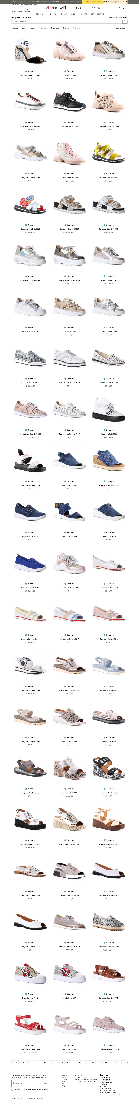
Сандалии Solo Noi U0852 (30, 229)
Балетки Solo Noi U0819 (109, 588)
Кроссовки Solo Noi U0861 (69, 126)
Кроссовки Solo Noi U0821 (69, 588)
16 (71, 1062)
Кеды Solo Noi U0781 (69, 998)
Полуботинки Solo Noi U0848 (69, 280)
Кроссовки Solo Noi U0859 (109, 126)
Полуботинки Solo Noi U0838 (30, 434)
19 (84, 1062)
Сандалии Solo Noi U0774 (30, 1049)
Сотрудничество (79, 1077)
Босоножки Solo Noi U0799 (109, 793)
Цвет (33, 28)
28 (124, 1062)
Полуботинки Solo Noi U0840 (69, 383)
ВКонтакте (103, 1086)
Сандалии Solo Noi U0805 (30, 793)
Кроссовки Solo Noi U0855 (69, 178)
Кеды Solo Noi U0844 (109, 331)
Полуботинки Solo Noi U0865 (30, 126)
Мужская (64, 1079)
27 (119, 1062)
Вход (113, 8)
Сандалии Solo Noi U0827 (69, 537)
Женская (64, 1077)
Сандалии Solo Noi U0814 (30, 690)
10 (45, 1062)
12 (54, 1062)
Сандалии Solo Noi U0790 (30, 947)
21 (93, 1062)
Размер (66, 28)
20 (89, 1062)
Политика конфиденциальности (38, 1089)
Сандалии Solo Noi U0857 (30, 178)
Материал (42, 28)
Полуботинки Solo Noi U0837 (69, 434)
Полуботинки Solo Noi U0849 (30, 280)
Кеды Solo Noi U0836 (109, 434)
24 (106, 1062)
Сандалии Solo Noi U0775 (108, 998)
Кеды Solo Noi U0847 (109, 280)
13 (58, 1062)
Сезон (24, 28)
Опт (92, 14)
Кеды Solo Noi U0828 (30, 537)
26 (115, 1062)
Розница (106, 8)
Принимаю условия (31, 1089)
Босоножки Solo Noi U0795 (109, 844)
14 (62, 1062)
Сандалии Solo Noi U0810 (69, 742)
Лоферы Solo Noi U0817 (69, 639)
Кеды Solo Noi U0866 (109, 75)
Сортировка (120, 28)
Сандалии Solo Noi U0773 (69, 1049)
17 (75, 1062)
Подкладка (55, 28)
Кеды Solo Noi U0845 (69, 331)
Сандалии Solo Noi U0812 (108, 690)
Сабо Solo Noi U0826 (108, 537)
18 (80, 1062)
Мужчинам (52, 14)
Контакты (101, 14)
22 (97, 1062)
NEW (62, 1083)
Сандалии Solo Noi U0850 (108, 229)
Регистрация (123, 8)
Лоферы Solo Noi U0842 (30, 383)
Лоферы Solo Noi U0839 (109, 383)
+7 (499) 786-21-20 (106, 1078)
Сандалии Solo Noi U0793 (30, 895)
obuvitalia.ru (20, 1098)
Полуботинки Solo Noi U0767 (109, 1049)
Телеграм (103, 1084)
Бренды (64, 14)
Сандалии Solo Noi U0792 (69, 895)
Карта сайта (78, 1075)
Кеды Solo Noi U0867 (69, 75)
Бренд (15, 28)
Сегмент (76, 28)
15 (67, 1062)
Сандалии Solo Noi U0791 (108, 895)
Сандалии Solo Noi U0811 (30, 742)
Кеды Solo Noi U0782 (30, 998)
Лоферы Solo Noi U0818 (30, 639)
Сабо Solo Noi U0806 (108, 742)
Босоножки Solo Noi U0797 (69, 844)
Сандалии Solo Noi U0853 (108, 178)
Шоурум (84, 14)
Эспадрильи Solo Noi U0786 (108, 947)
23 (102, 1062)
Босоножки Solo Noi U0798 (30, 844)
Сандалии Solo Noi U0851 (69, 229)
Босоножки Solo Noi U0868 (30, 75)
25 (110, 1062)
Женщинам (39, 14)
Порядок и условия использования (85, 1079)
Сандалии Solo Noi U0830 (69, 485)
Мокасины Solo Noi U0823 (30, 588)
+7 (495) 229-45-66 (106, 1080)
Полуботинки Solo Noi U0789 (69, 947)
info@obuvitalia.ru (106, 1082)
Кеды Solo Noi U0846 (30, 331)
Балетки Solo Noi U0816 (109, 639)
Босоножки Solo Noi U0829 (109, 485)
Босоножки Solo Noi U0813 (69, 690)
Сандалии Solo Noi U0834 (30, 485)
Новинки (74, 14)
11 (49, 1062)
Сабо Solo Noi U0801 (69, 793)
